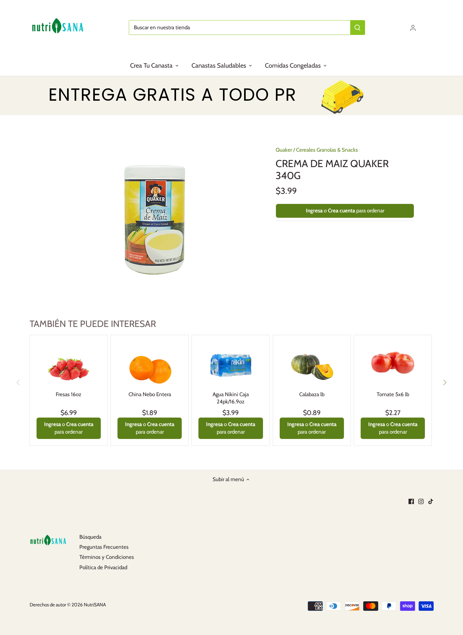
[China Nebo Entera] (149, 363)
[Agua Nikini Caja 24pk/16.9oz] (230, 363)
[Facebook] (411, 501)
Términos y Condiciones (106, 557)
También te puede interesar (93, 323)
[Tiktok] (430, 501)
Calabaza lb (311, 394)
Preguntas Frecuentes (104, 547)
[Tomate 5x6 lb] (392, 363)
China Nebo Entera (150, 394)
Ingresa (314, 210)
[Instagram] (421, 501)
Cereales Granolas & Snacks (327, 150)
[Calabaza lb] (311, 363)
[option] (154, 220)
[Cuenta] (413, 27)
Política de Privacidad (103, 567)
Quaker (284, 150)
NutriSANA (95, 605)
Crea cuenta (341, 210)
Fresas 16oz (68, 394)
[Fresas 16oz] (68, 363)
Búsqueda (90, 537)
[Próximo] (444, 382)
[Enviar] (357, 27)
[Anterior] (19, 382)
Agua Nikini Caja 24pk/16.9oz (231, 398)
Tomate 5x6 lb (393, 394)
